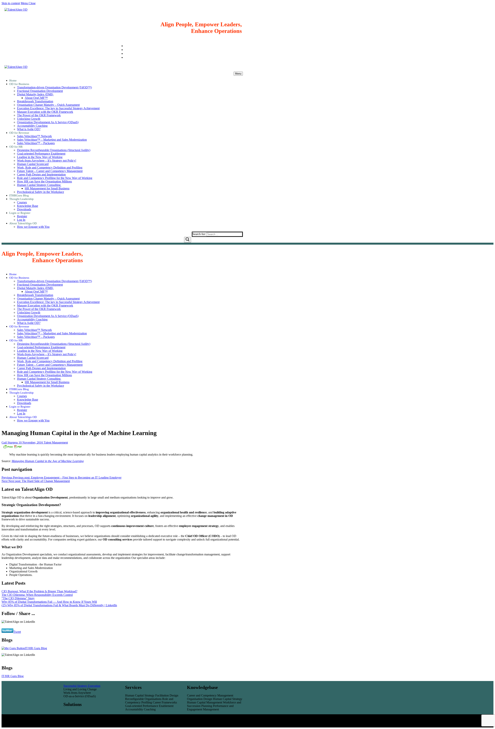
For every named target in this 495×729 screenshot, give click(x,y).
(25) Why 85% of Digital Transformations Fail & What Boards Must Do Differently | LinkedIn (59, 605)
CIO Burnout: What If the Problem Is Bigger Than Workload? (39, 591)
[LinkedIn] (126, 46)
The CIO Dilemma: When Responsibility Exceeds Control (37, 594)
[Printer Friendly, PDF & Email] (12, 448)
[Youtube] (126, 49)
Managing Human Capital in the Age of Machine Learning (48, 461)
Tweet (17, 631)
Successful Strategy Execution (81, 685)
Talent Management (55, 442)
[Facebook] (126, 53)
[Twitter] (126, 57)
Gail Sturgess (10, 442)
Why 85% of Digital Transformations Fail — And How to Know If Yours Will (49, 601)
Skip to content (11, 3)
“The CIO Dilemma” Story (18, 598)
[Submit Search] (187, 240)
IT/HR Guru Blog (36, 648)
